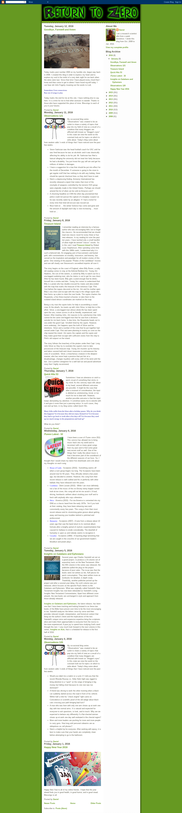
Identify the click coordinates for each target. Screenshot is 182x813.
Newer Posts (49, 803)
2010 (111, 110)
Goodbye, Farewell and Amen (60, 29)
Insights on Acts (57, 629)
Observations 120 (53, 642)
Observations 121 (53, 116)
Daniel (122, 30)
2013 (111, 99)
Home (72, 803)
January (115, 59)
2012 (111, 103)
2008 (111, 116)
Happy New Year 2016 (56, 747)
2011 (111, 106)
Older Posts (96, 803)
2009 (111, 113)
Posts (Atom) (61, 808)
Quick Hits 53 (51, 374)
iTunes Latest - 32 (53, 434)
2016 (111, 55)
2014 (111, 96)
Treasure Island (52, 224)
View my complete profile (117, 47)
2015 (111, 92)
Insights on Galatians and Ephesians (64, 554)
